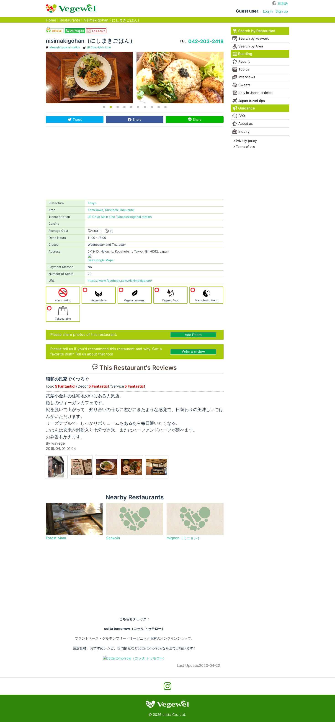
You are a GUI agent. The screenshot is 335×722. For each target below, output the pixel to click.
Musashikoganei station (65, 47)
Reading (245, 54)
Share (137, 119)
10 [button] (165, 107)
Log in (268, 11)
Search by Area (250, 46)
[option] (89, 77)
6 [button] (138, 107)
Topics (243, 69)
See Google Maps (100, 260)
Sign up (282, 11)
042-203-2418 (206, 41)
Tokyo (92, 203)
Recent (244, 61)
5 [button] (131, 107)
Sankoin (113, 538)
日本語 (283, 3)
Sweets (244, 85)
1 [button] (104, 107)
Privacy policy (246, 141)
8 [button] (152, 107)
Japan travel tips (251, 101)
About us (245, 123)
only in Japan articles (255, 93)
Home (51, 20)
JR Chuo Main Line (99, 47)
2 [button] (111, 107)
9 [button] (158, 107)
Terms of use (245, 147)
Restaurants (70, 20)
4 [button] (124, 107)
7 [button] (145, 107)
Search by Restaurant (257, 31)
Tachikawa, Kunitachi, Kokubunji (111, 210)
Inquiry (244, 131)
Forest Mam (56, 538)
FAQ (241, 116)
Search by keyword (253, 38)
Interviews (246, 77)
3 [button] (117, 107)
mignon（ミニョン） (184, 538)
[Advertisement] (135, 165)
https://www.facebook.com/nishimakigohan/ (120, 280)
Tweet (77, 119)
